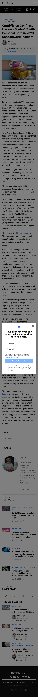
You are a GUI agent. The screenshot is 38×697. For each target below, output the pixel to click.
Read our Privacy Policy (11, 357)
